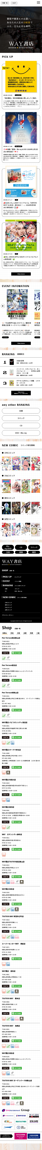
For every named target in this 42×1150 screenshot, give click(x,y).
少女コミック (8, 607)
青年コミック (8, 605)
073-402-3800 (6, 758)
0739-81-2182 (6, 870)
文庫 (21, 410)
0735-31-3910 (6, 952)
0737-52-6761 (6, 788)
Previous (3, 306)
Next (39, 306)
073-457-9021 (6, 703)
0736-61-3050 (6, 1062)
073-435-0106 (6, 979)
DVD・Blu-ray (21, 433)
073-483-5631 (6, 1034)
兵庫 (25, 633)
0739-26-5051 (6, 731)
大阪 (18, 633)
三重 (38, 633)
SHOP (14, 3)
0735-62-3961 (6, 897)
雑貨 (34, 552)
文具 (8, 552)
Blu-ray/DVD (7, 547)
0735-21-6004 (6, 925)
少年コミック (8, 602)
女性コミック (8, 610)
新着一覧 (5, 3)
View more (21, 274)
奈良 (12, 633)
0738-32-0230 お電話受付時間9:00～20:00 (15, 815)
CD (21, 425)
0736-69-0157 (6, 674)
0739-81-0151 (6, 646)
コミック (21, 418)
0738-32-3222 (6, 843)
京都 (31, 633)
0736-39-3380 (6, 1007)
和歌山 (5, 633)
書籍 (21, 552)
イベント (5, 337)
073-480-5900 (6, 1091)
